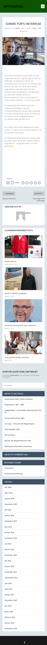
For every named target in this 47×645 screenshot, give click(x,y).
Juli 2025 (8, 510)
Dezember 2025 (11, 504)
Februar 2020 (10, 617)
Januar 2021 (9, 595)
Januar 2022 (9, 566)
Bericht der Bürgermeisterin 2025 (18, 441)
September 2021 (11, 578)
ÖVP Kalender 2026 (12, 429)
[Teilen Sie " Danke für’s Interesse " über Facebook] (8, 182)
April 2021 (8, 589)
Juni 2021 (8, 583)
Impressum (9, 468)
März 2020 (9, 612)
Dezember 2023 (11, 538)
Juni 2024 (8, 527)
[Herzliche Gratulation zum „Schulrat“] (23, 310)
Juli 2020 (8, 606)
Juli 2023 (8, 544)
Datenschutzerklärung (14, 474)
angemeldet (14, 375)
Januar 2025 (9, 515)
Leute (34, 28)
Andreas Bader (13, 119)
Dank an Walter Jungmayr (16, 293)
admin (17, 28)
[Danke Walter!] (23, 246)
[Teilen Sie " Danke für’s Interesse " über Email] (12, 182)
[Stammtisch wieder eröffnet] (23, 342)
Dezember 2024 (11, 521)
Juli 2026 (8, 487)
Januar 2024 (9, 532)
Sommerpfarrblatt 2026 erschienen (19, 399)
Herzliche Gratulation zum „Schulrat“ (21, 325)
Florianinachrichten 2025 (14, 418)
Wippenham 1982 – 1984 (14, 405)
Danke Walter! (11, 261)
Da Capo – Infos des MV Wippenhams (19, 424)
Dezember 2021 (11, 572)
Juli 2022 (8, 561)
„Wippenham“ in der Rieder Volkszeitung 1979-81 (23, 411)
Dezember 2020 (11, 600)
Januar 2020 (9, 623)
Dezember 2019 (11, 628)
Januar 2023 (9, 549)
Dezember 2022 (11, 555)
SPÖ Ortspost (10, 435)
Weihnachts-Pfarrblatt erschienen (18, 446)
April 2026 (8, 493)
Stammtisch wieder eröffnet (17, 357)
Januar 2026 (9, 498)
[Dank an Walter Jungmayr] (23, 278)
